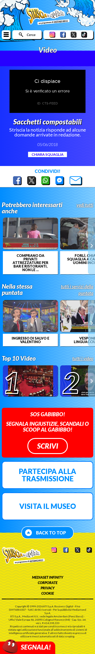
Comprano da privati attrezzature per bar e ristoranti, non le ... (30, 263)
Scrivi (47, 446)
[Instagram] (52, 35)
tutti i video (82, 358)
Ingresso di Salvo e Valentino (30, 340)
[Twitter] (73, 35)
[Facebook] (63, 35)
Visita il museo (47, 506)
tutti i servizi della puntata (77, 290)
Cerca (31, 34)
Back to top (51, 532)
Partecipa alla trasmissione (47, 475)
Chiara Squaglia (47, 154)
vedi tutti (84, 205)
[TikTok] (84, 35)
